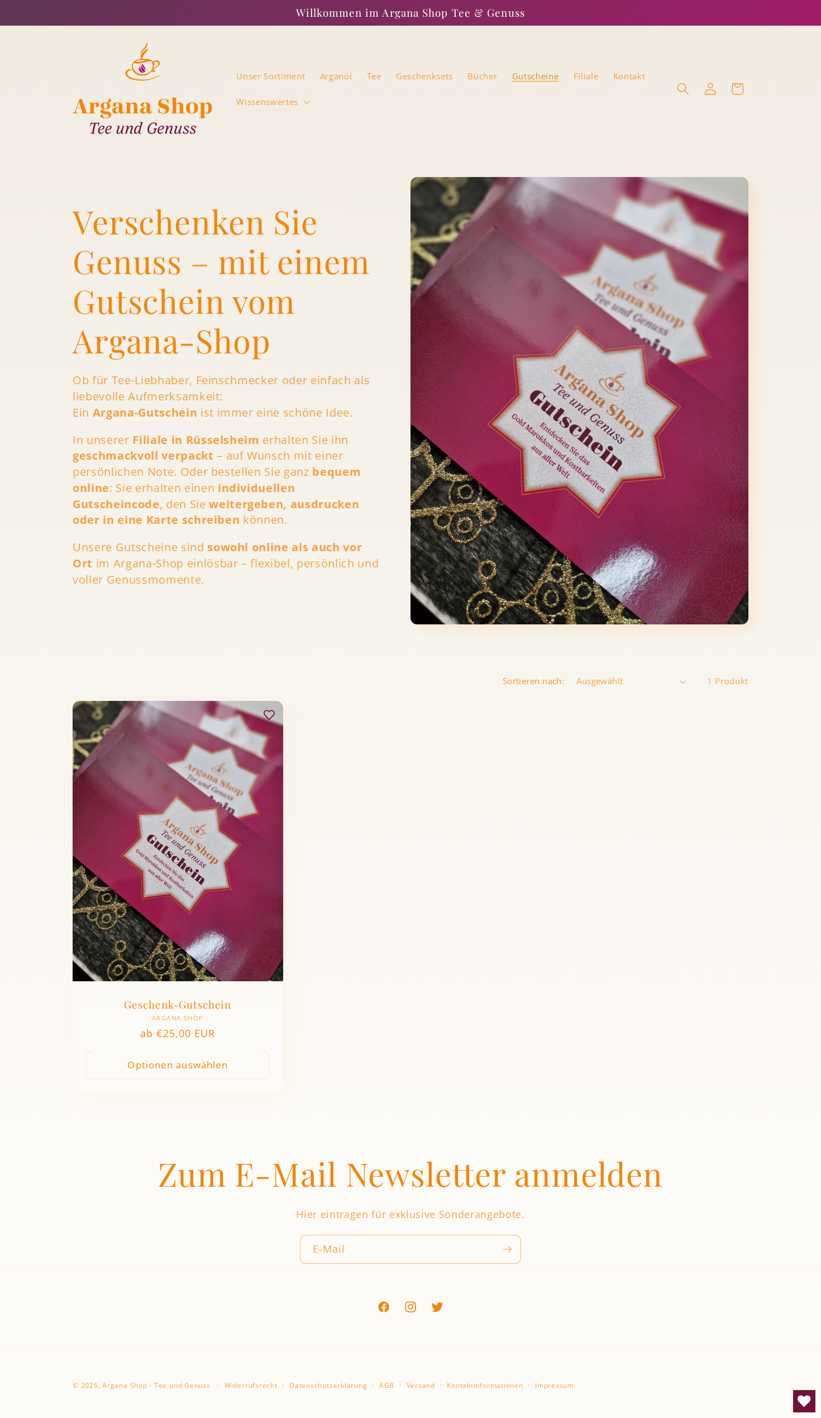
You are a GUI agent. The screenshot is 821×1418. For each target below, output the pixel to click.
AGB (386, 1385)
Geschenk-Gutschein (177, 1004)
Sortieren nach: (534, 681)
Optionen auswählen (177, 1064)
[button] (271, 101)
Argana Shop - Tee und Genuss (156, 1385)
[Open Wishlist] (804, 1401)
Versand (421, 1385)
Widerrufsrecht (251, 1385)
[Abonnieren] (507, 1249)
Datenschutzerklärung (328, 1385)
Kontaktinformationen (485, 1385)
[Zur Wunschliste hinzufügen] (269, 715)
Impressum (554, 1385)
